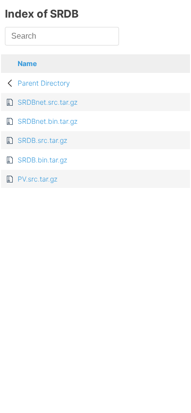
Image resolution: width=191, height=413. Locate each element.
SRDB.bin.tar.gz (42, 160)
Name (27, 63)
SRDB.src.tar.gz (42, 140)
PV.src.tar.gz (37, 179)
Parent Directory (44, 83)
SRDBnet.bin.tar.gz (47, 121)
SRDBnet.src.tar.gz (47, 102)
